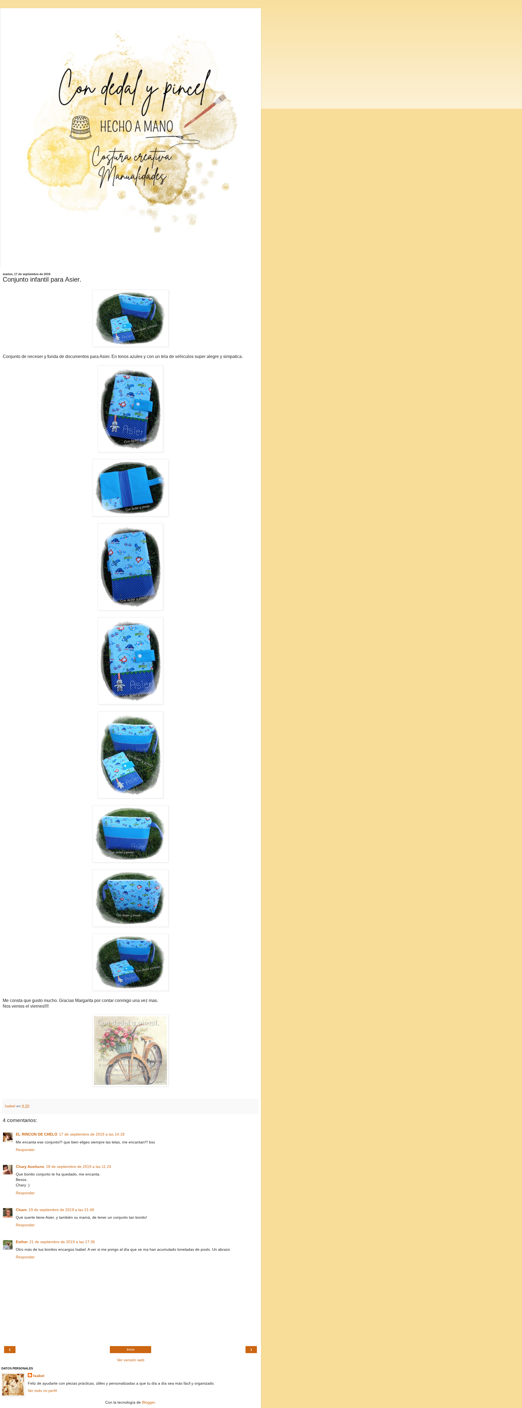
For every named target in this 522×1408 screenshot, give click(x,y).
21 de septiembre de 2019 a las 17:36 (62, 1242)
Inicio (131, 1350)
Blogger (148, 1402)
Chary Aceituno (30, 1166)
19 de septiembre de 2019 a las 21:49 (61, 1210)
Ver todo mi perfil (42, 1390)
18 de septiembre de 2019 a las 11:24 (78, 1166)
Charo (21, 1210)
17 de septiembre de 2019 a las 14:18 (92, 1134)
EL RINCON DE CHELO (36, 1134)
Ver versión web (130, 1360)
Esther (22, 1242)
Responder (25, 1150)
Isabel (38, 1376)
